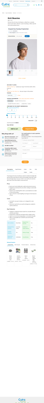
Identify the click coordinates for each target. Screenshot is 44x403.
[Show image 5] (34, 73)
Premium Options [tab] (25, 244)
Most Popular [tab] (17, 244)
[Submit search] (28, 5)
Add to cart (14, 129)
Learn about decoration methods (26, 98)
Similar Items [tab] (33, 244)
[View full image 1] (22, 54)
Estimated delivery (11, 36)
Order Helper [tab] (25, 171)
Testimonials (22, 1)
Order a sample (22, 78)
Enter (27, 36)
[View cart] (41, 1)
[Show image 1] (10, 73)
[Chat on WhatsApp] (34, 5)
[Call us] (36, 5)
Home (3, 12)
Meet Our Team (15, 1)
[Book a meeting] (39, 5)
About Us (10, 1)
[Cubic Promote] (22, 400)
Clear (19, 95)
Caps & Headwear (9, 12)
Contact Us (33, 1)
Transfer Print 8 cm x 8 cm (20, 100)
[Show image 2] (16, 73)
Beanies (14, 12)
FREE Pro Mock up (11, 86)
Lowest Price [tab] (10, 244)
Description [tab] (10, 169)
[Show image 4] (28, 73)
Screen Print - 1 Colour (26, 103)
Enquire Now (30, 129)
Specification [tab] (18, 169)
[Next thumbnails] (36, 73)
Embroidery (10, 100)
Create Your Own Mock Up (13, 91)
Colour (9, 93)
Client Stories (27, 1)
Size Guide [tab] (31, 171)
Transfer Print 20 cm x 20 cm (13, 103)
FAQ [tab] (36, 169)
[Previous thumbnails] (8, 73)
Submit (25, 162)
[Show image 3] (22, 73)
